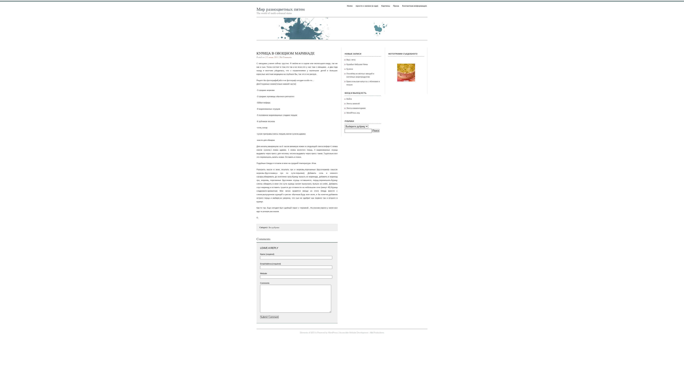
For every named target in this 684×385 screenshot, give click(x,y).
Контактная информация (414, 6)
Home (350, 6)
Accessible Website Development (353, 333)
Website (263, 273)
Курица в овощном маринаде (285, 53)
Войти (349, 99)
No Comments (286, 57)
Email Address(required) (270, 264)
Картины (385, 6)
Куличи (349, 69)
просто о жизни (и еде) (367, 6)
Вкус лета (350, 60)
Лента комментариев (356, 108)
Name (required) (267, 254)
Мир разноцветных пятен (280, 9)
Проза (396, 6)
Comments (265, 283)
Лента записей (353, 103)
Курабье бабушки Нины (357, 64)
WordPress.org (353, 113)
